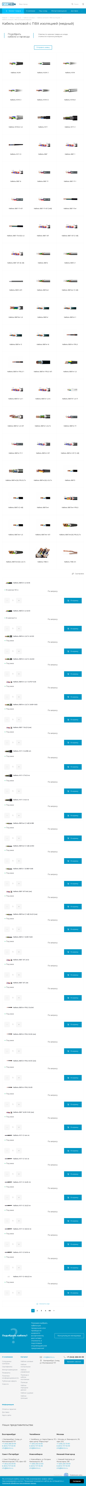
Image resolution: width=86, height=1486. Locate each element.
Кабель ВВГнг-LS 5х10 (21, 611)
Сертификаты (7, 1367)
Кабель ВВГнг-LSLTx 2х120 (23, 636)
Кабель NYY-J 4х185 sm (22, 751)
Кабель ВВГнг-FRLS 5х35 (22, 1087)
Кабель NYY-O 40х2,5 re (22, 1276)
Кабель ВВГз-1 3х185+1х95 (23, 869)
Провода (24, 1382)
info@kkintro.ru (49, 1357)
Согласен (77, 1481)
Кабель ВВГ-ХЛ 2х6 (20, 983)
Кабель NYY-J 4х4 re (21, 800)
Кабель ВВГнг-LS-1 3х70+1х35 (24, 682)
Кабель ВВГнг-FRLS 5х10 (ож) (24, 1061)
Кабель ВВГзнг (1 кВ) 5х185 (23, 823)
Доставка (5, 1412)
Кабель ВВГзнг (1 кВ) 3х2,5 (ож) (25, 914)
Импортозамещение (10, 1370)
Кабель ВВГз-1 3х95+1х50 (23, 937)
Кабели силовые (27, 1361)
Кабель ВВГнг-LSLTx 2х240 (23, 659)
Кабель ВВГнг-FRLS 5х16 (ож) (24, 1034)
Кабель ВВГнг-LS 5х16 (21, 583)
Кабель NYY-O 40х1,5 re (22, 1229)
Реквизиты (6, 1373)
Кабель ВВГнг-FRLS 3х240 (23, 1007)
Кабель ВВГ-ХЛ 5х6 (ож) (22, 891)
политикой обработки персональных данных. (19, 1483)
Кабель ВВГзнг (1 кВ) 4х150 (23, 846)
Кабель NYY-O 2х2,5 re (22, 1205)
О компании (7, 1357)
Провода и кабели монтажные (25, 1377)
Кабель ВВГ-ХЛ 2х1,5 (21, 960)
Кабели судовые (27, 1393)
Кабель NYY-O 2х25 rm (22, 1182)
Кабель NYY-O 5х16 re (21, 1252)
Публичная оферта (9, 1381)
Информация (8, 1405)
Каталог (24, 1357)
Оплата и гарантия (9, 1409)
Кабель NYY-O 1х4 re (21, 1159)
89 (50, 1311)
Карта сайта (6, 1415)
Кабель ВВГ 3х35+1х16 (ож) (23, 1112)
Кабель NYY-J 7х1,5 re (21, 775)
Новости (5, 1384)
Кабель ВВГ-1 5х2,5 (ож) (22, 727)
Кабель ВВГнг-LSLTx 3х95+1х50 (25, 704)
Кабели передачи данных (24, 1388)
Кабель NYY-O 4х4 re (21, 1135)
